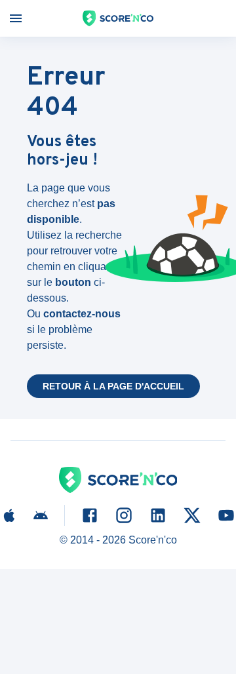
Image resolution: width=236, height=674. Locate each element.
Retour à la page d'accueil (113, 386)
